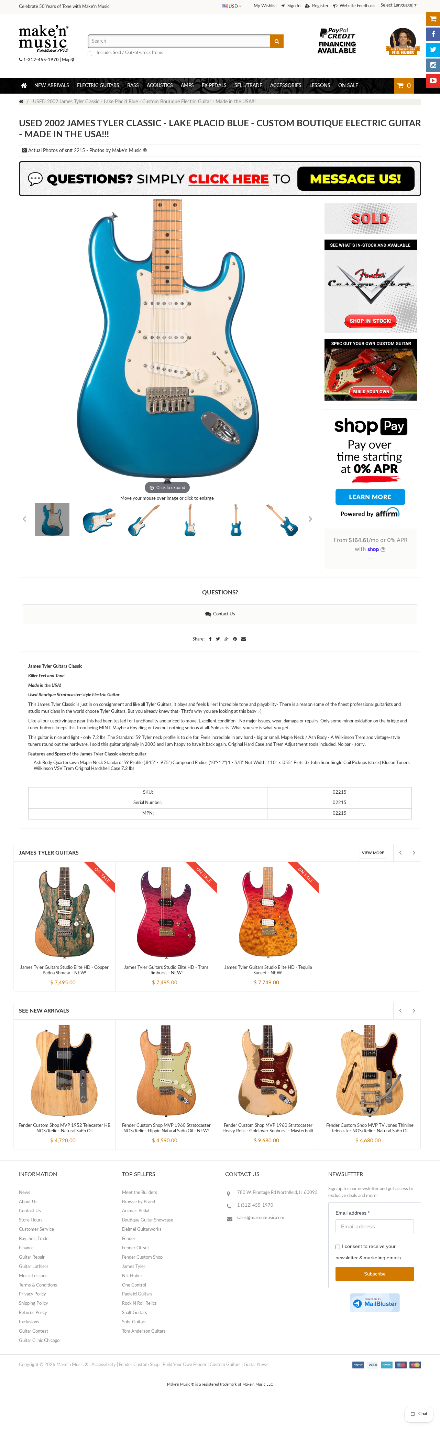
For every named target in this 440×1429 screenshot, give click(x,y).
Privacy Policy (32, 1294)
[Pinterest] (235, 639)
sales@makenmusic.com (260, 1218)
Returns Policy (33, 1313)
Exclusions (29, 1322)
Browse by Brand (138, 1202)
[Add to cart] (52, 977)
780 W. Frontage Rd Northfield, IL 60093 (277, 1192)
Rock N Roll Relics (139, 1303)
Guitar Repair (32, 1257)
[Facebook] (433, 34)
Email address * (353, 1213)
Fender (128, 1239)
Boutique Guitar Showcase (147, 1220)
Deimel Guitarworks (142, 1229)
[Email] (243, 639)
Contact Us (223, 614)
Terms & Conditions (38, 1285)
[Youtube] (433, 81)
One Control (134, 1285)
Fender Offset (135, 1248)
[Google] (227, 639)
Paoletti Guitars (137, 1294)
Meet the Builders (139, 1192)
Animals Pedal (135, 1211)
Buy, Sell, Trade (33, 1239)
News (24, 1192)
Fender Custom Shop (142, 1257)
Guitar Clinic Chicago (39, 1340)
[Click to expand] (167, 347)
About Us (28, 1202)
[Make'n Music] (44, 22)
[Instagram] (433, 65)
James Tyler (133, 1266)
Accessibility (103, 1365)
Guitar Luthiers (33, 1266)
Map (67, 60)
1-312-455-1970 (41, 60)
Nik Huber (132, 1276)
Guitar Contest (33, 1331)
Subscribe (375, 1274)
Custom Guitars (225, 1365)
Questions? (220, 592)
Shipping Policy (33, 1303)
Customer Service (36, 1229)
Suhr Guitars (134, 1322)
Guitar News (256, 1365)
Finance (26, 1248)
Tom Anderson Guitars (144, 1331)
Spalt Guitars (134, 1313)
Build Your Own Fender (185, 1365)
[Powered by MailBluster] (375, 1302)
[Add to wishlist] (77, 977)
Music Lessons (33, 1276)
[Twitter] (433, 50)
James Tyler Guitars (49, 853)
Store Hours (31, 1220)
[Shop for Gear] (433, 19)
